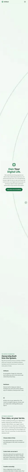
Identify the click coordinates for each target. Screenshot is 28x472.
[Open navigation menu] (25, 1)
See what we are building (14, 189)
